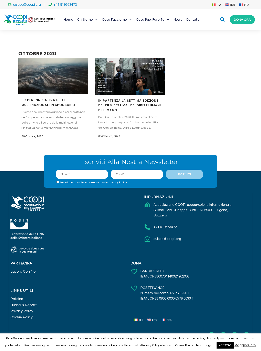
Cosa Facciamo (114, 19)
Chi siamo (85, 19)
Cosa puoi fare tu (150, 19)
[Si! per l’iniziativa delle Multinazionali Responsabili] (53, 76)
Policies (16, 299)
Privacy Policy (21, 311)
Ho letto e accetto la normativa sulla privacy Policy (93, 182)
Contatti (192, 19)
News (178, 19)
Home (68, 19)
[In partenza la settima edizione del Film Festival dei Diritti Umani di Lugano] (130, 76)
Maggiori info (245, 345)
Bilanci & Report (23, 305)
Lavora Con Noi (23, 271)
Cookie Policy (21, 317)
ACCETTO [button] (225, 345)
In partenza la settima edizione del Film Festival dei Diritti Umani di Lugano (129, 105)
